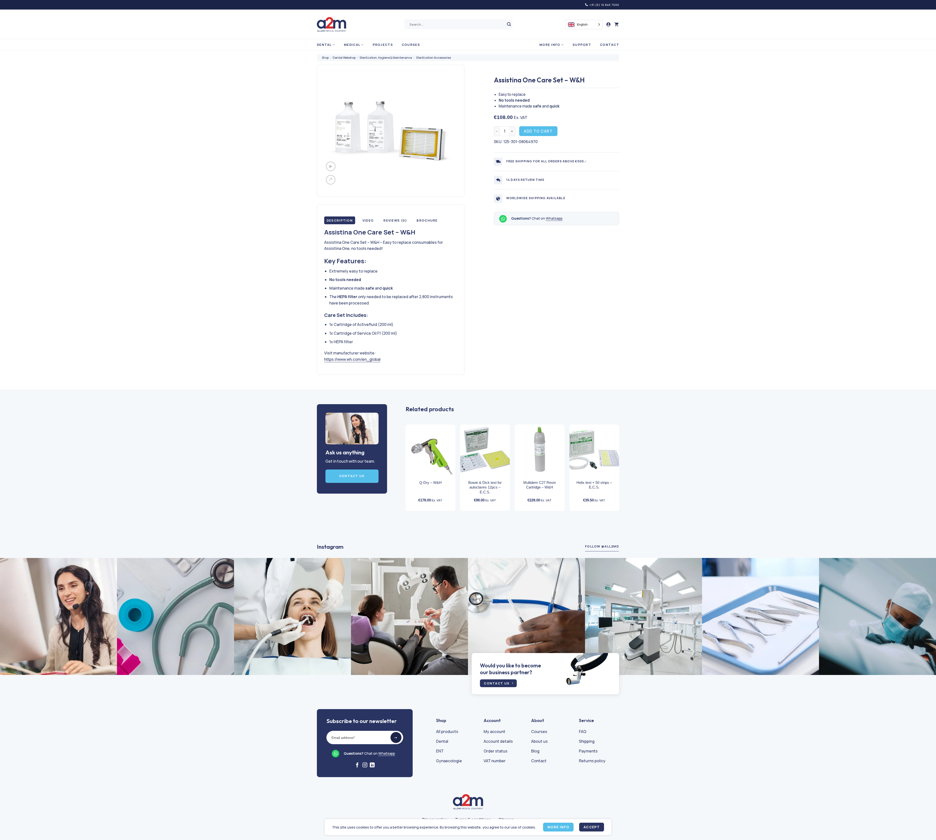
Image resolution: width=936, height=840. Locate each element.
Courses (411, 44)
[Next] (624, 459)
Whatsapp (554, 218)
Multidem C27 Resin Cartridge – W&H (539, 484)
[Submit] (509, 24)
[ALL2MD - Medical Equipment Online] (331, 24)
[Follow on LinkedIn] (372, 765)
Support (582, 44)
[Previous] (400, 459)
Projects (383, 44)
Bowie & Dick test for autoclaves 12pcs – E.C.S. (485, 487)
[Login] (608, 24)
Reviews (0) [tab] (395, 220)
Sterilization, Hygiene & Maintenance (386, 58)
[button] (616, 24)
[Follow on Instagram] (364, 765)
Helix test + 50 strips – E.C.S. (594, 484)
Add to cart (538, 131)
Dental (324, 44)
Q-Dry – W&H (430, 482)
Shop (325, 58)
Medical (352, 44)
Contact (609, 44)
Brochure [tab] (427, 220)
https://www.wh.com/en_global (352, 359)
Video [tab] (368, 220)
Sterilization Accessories (433, 58)
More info (549, 44)
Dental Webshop (344, 58)
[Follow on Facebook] (357, 765)
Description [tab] (340, 220)
